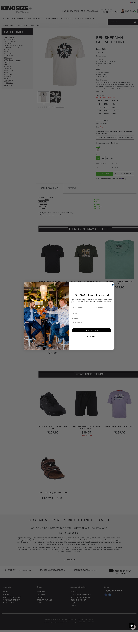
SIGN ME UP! (92, 330)
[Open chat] (131, 625)
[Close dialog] (112, 284)
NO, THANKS (92, 336)
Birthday (75, 319)
